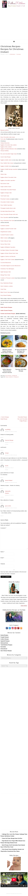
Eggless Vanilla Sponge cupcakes (9, 169)
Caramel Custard (5, 225)
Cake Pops (3, 289)
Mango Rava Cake (5, 275)
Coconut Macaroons (6, 262)
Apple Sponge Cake (6, 271)
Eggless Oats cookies (6, 146)
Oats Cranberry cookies (7, 286)
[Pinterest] (18, 628)
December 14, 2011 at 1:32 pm (11, 431)
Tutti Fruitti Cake (5, 195)
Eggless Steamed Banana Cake (9, 148)
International (4, 648)
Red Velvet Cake (5, 183)
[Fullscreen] (25, 886)
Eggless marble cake (6, 160)
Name (2, 551)
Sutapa (7, 453)
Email (2, 557)
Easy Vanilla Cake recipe (7, 163)
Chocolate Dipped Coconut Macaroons (10, 265)
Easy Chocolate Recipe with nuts (9, 214)
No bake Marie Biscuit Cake (8, 211)
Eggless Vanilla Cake (6, 166)
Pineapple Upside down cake (8, 208)
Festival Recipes (8, 375)
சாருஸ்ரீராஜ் (7, 429)
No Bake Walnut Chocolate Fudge (9, 250)
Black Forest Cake (5, 292)
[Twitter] (10, 628)
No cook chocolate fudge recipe (9, 153)
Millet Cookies (4, 238)
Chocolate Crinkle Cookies (7, 202)
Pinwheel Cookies (5, 199)
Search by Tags (14, 663)
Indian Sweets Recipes (7, 310)
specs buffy (8, 506)
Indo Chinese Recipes (6, 650)
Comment (3, 528)
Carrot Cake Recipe (6, 157)
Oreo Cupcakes (4, 217)
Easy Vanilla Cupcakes (6, 205)
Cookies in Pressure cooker (7, 278)
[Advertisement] (14, 24)
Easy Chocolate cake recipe (8, 137)
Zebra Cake (4, 174)
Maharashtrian (4, 643)
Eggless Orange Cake (6, 192)
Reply (2, 437)
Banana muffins (5, 130)
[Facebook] (7, 628)
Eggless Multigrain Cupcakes (8, 247)
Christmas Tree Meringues (7, 268)
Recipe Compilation (9, 376)
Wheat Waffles (5, 150)
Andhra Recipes (5, 639)
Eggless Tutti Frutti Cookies (8, 259)
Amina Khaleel (8, 480)
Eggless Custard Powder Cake (8, 228)
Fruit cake (3, 139)
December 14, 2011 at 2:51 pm (11, 455)
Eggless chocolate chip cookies (9, 145)
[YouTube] (15, 628)
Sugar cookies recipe (6, 186)
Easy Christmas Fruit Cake (7, 220)
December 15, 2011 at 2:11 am (11, 482)
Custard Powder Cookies (7, 234)
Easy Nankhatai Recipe (7, 283)
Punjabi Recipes (5, 637)
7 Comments (18, 54)
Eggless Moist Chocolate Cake (8, 177)
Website (3, 563)
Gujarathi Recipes (5, 641)
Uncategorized (14, 375)
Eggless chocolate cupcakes (8, 180)
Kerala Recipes (4, 635)
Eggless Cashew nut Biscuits (8, 256)
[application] (14, 879)
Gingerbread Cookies (6, 231)
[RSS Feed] (21, 628)
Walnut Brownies (5, 143)
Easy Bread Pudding (6, 295)
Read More (24, 605)
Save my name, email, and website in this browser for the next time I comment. (13, 572)
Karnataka (3, 646)
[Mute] (23, 886)
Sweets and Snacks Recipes (8, 313)
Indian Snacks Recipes (7, 307)
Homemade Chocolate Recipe (8, 189)
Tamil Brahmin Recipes (6, 644)
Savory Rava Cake (6, 244)
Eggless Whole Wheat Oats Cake (9, 253)
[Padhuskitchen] (14, 8)
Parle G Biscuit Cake (6, 241)
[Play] (2, 886)
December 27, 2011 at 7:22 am (11, 507)
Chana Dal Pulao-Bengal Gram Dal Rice (12, 838)
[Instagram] (12, 628)
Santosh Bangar (9, 440)
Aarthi (6, 465)
